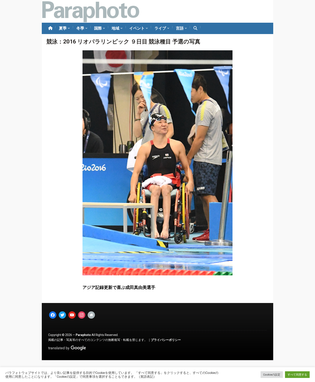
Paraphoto (83, 335)
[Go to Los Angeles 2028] (90, 11)
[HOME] (50, 28)
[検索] (195, 28)
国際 (98, 28)
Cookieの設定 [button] (271, 374)
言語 (180, 28)
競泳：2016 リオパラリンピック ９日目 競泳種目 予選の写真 (123, 41)
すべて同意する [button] (297, 374)
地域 (115, 28)
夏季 (63, 28)
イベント (137, 28)
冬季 (80, 28)
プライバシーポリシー (166, 340)
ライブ (160, 28)
